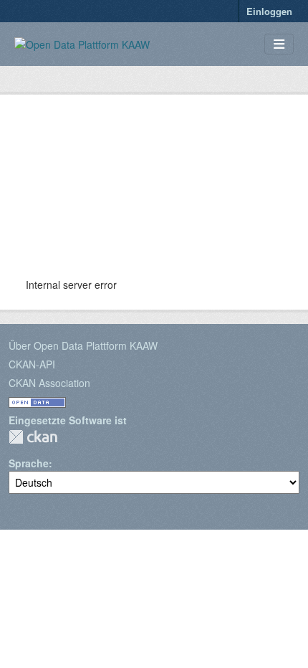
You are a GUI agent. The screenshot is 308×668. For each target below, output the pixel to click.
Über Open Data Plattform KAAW (83, 345)
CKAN (33, 436)
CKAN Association (49, 383)
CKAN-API (32, 364)
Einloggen (269, 11)
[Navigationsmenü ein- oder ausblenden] (279, 44)
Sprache (29, 463)
